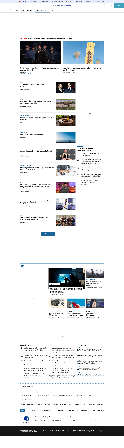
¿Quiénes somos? (98, 410)
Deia (36, 419)
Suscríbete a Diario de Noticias (78, 410)
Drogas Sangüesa (27, 399)
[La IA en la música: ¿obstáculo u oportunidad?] (95, 303)
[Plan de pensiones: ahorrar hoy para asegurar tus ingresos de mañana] (65, 170)
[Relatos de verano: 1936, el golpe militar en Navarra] (57, 303)
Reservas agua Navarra (59, 391)
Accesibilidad (82, 430)
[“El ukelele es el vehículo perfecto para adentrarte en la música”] (65, 220)
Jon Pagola (23, 72)
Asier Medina (66, 72)
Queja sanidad (42, 395)
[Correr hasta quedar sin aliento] (65, 137)
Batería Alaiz (75, 391)
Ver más (47, 234)
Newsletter (59, 410)
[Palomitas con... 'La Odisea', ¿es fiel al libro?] (95, 273)
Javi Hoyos (90, 395)
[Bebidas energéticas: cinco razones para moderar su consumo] (76, 303)
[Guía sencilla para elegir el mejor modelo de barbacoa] (65, 120)
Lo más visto (26, 345)
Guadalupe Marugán (25, 106)
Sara (53, 395)
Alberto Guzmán (24, 89)
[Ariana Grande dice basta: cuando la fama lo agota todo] (65, 154)
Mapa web (72, 420)
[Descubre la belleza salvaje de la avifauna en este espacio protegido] (65, 104)
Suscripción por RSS (91, 420)
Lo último (82, 345)
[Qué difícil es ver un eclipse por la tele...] (67, 278)
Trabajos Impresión (92, 419)
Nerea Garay (70, 318)
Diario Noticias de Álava (40, 420)
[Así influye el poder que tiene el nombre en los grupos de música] (65, 204)
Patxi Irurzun (52, 318)
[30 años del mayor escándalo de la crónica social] (65, 87)
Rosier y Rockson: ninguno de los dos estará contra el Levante (50, 39)
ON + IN (25, 266)
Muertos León (42, 391)
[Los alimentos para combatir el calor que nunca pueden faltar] (83, 52)
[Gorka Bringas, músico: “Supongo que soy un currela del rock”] (40, 52)
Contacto (33, 410)
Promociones (46, 410)
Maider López (23, 172)
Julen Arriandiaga (91, 318)
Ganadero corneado (66, 395)
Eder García (23, 123)
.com (22, 411)
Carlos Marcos (54, 294)
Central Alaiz (88, 391)
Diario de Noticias (56, 419)
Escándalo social (27, 391)
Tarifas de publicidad (75, 422)
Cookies (68, 430)
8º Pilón (79, 395)
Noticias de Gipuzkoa (57, 420)
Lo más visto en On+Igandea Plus (85, 149)
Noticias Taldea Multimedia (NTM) (43, 422)
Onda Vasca (55, 422)
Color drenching (27, 395)
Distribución (72, 419)
